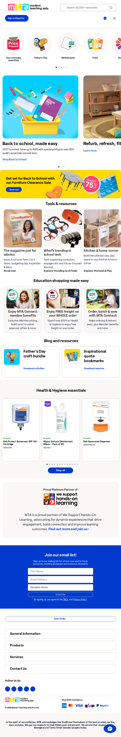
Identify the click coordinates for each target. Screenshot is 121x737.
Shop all (60, 470)
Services (16, 657)
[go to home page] (28, 7)
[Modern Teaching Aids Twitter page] (13, 688)
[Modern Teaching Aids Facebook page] (7, 688)
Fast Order (60, 618)
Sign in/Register (16, 18)
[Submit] (111, 7)
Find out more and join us (68, 529)
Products (17, 645)
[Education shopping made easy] (22, 298)
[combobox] (88, 7)
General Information (25, 633)
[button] (110, 728)
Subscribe (60, 594)
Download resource (94, 368)
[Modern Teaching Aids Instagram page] (20, 688)
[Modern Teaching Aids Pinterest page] (26, 688)
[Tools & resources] (23, 228)
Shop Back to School (14, 159)
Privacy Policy (80, 599)
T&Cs (65, 599)
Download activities (33, 368)
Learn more (90, 150)
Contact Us (18, 668)
